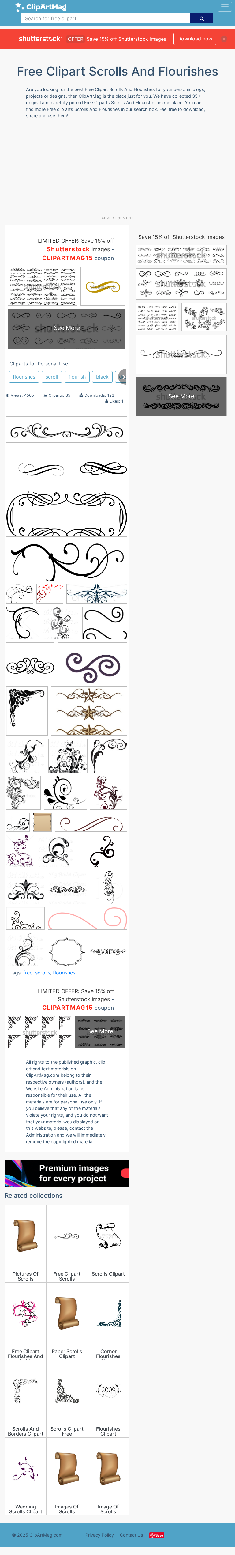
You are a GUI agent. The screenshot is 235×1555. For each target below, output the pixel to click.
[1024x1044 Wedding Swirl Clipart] (67, 889)
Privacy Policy (99, 1535)
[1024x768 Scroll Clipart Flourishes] (102, 853)
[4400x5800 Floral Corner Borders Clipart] (26, 714)
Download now (194, 39)
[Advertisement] (120, 170)
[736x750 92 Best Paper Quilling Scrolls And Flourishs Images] (60, 626)
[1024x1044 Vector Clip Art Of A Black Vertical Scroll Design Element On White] (25, 952)
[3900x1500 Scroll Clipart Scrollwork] (66, 563)
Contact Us (131, 1535)
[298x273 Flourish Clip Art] (65, 795)
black (102, 377)
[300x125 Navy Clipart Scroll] (97, 596)
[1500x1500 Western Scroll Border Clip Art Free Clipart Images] (66, 952)
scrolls (42, 973)
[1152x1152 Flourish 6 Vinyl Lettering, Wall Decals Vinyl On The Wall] (103, 469)
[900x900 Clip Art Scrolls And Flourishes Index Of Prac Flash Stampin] (108, 952)
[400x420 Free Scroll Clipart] (108, 889)
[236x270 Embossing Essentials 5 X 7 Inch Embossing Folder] (23, 795)
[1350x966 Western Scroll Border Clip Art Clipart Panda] (89, 714)
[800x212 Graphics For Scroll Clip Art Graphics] (66, 432)
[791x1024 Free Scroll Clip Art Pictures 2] (42, 825)
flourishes (24, 377)
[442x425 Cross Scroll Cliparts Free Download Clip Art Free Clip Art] (30, 666)
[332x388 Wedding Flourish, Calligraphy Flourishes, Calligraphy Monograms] (22, 626)
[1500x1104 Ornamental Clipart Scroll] (25, 921)
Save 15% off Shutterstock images (181, 237)
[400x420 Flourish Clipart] (108, 795)
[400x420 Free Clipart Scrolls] (17, 825)
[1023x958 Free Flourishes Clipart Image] (19, 596)
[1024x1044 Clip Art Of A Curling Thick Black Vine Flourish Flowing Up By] (68, 758)
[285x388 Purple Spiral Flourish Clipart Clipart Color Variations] (20, 853)
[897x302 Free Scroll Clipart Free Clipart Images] (91, 825)
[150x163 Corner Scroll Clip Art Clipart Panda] (109, 758)
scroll (52, 377)
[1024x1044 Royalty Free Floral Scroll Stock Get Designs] (55, 853)
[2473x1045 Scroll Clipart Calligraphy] (66, 516)
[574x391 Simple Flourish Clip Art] (41, 470)
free (27, 973)
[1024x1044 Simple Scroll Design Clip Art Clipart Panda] (25, 889)
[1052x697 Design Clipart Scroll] (92, 666)
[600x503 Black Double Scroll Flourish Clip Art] (105, 626)
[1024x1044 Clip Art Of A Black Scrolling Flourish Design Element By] (25, 758)
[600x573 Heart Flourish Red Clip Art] (50, 596)
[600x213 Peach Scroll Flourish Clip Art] (87, 921)
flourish (77, 377)
